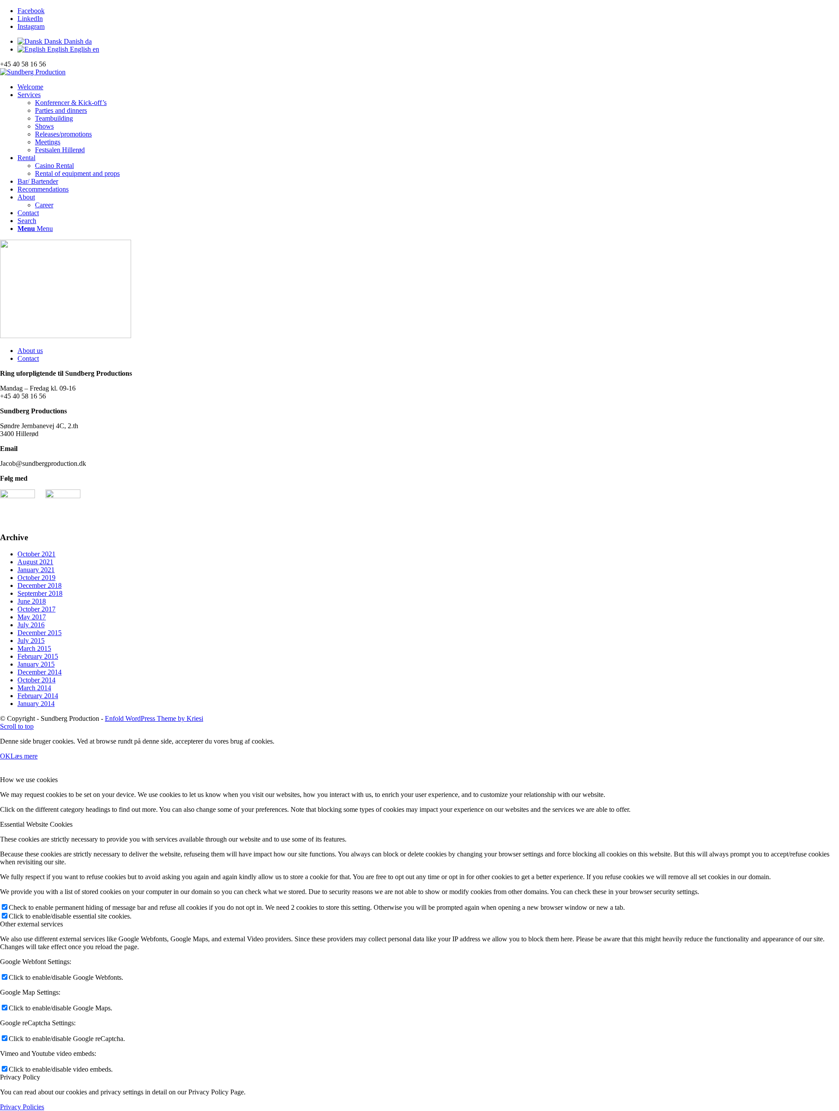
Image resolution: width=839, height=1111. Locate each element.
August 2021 (35, 562)
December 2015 (39, 632)
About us (30, 350)
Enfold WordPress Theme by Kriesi (154, 718)
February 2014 (37, 695)
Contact (28, 358)
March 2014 (34, 688)
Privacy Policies (22, 1107)
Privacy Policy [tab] (20, 1077)
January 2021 (36, 569)
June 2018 (31, 601)
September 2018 (39, 593)
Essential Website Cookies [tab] (36, 824)
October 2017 (36, 609)
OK (5, 756)
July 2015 (31, 640)
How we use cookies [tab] (29, 779)
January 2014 (36, 703)
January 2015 (36, 664)
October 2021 (36, 554)
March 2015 (34, 648)
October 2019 (36, 577)
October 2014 (36, 680)
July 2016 (31, 625)
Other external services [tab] (31, 924)
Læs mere (24, 756)
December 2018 (39, 585)
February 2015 (37, 656)
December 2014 (39, 672)
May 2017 (31, 617)
